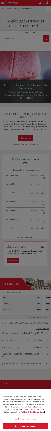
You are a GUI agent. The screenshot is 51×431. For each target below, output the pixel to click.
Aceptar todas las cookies (25, 426)
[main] (25, 410)
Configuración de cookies (25, 419)
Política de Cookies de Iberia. (33, 412)
